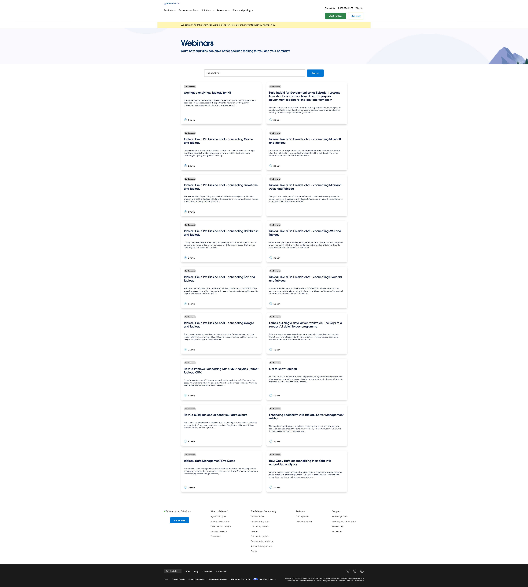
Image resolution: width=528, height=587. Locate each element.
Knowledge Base (339, 516)
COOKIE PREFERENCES (240, 579)
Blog (196, 571)
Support (336, 511)
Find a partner (302, 516)
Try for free (179, 520)
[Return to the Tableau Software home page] (175, 3)
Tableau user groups (260, 521)
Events (254, 551)
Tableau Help (338, 526)
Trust (187, 571)
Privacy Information (197, 579)
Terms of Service (178, 579)
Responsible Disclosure (218, 579)
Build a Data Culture (220, 521)
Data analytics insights (221, 526)
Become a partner (304, 521)
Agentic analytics (218, 516)
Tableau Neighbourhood (262, 541)
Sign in (359, 8)
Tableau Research (219, 531)
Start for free (336, 15)
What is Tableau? (219, 511)
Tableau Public (257, 516)
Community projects (260, 536)
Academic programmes (261, 546)
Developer (207, 571)
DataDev (254, 531)
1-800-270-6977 (345, 8)
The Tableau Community (263, 511)
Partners (300, 511)
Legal (166, 579)
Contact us (330, 8)
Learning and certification (344, 521)
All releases (337, 531)
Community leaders (260, 526)
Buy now (356, 15)
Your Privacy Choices (267, 579)
